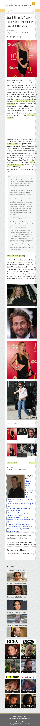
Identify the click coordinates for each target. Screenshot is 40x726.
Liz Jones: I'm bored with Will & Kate (16, 584)
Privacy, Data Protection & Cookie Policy (19, 718)
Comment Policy (21, 716)
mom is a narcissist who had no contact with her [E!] (20, 519)
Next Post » (33, 463)
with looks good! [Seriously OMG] (29, 488)
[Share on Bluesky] (14, 37)
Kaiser (12, 33)
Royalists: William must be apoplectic (17, 626)
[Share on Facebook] (7, 37)
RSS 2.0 (21, 538)
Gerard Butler (31, 33)
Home (14, 716)
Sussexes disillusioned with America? (17, 612)
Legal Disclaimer (20, 721)
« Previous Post (12, 463)
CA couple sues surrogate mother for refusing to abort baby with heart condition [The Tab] (20, 528)
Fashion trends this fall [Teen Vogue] (20, 524)
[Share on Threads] (17, 37)
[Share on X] (11, 37)
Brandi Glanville (22, 33)
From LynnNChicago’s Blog (16, 256)
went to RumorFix (12, 144)
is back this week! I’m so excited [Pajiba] (20, 499)
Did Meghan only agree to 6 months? (16, 570)
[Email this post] (21, 37)
